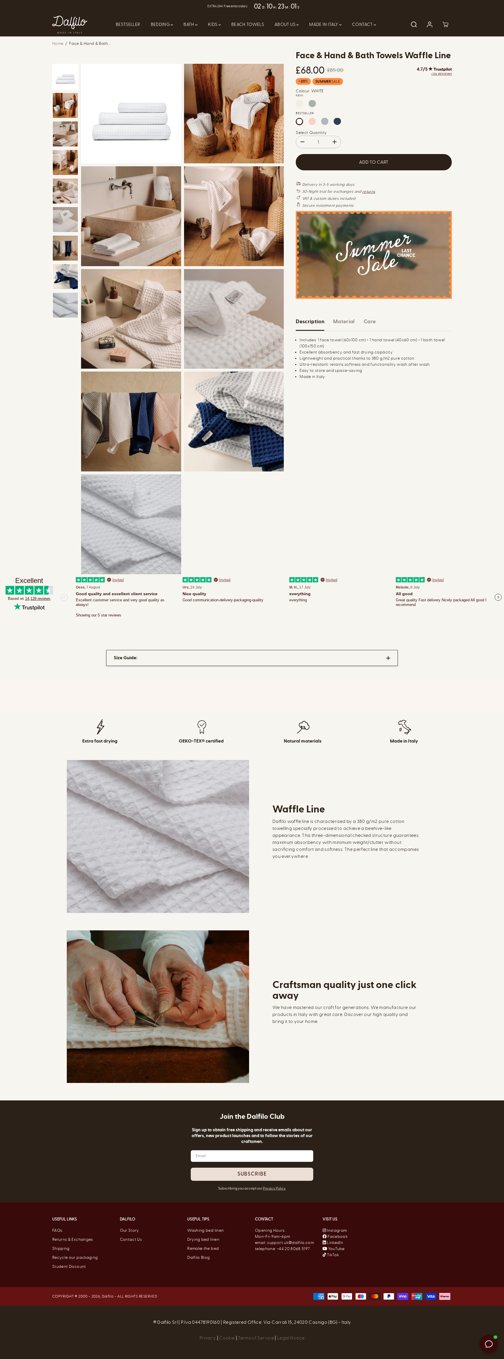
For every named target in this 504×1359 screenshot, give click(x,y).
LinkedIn (334, 1242)
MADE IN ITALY (324, 24)
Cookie (227, 1338)
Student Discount (69, 1266)
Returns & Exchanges (72, 1239)
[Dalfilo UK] (69, 24)
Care (370, 321)
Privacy (208, 1338)
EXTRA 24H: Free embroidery (227, 6)
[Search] (413, 24)
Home (57, 43)
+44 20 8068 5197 (293, 1248)
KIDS (213, 24)
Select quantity (311, 132)
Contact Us (131, 1239)
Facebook (337, 1236)
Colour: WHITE (310, 90)
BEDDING (161, 24)
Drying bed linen (203, 1239)
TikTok (332, 1254)
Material (344, 321)
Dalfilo (107, 1296)
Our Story (129, 1230)
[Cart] (445, 24)
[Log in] (429, 24)
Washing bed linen (205, 1230)
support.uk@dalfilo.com (290, 1242)
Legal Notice (290, 1338)
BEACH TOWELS (247, 24)
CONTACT (363, 24)
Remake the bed (203, 1248)
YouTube (336, 1248)
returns (368, 191)
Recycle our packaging (75, 1257)
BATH (189, 24)
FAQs (57, 1230)
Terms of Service (256, 1338)
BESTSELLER (128, 24)
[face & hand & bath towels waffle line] (131, 114)
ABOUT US (285, 24)
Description (310, 321)
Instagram (337, 1230)
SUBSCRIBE (252, 1174)
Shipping (61, 1248)
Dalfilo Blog (198, 1257)
